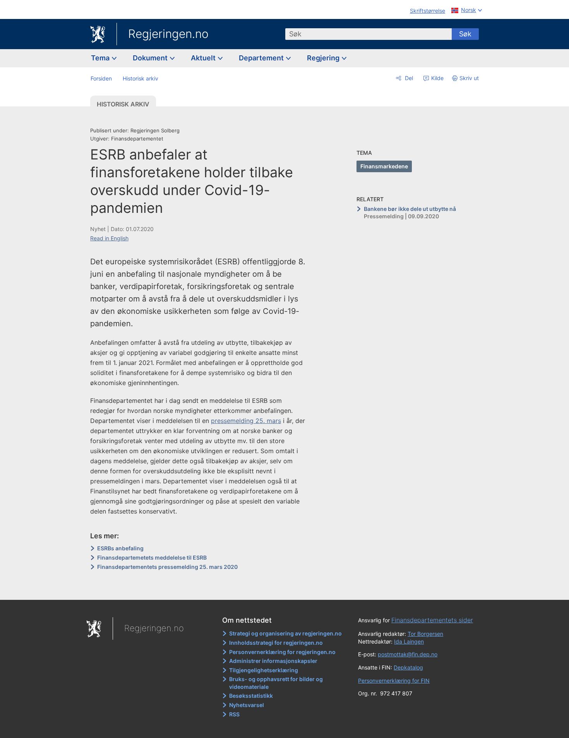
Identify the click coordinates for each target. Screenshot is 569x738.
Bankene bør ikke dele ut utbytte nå (410, 208)
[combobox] (368, 34)
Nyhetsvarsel (246, 705)
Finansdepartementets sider (432, 620)
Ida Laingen (409, 641)
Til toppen (203, 588)
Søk (465, 34)
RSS (234, 714)
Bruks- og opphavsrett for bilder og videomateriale (276, 683)
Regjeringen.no (168, 34)
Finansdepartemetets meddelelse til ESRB (152, 557)
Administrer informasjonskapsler (273, 661)
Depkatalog (408, 667)
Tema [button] (101, 58)
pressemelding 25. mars (246, 421)
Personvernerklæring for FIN (394, 680)
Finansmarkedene (384, 166)
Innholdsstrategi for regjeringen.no (276, 642)
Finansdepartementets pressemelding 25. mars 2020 (167, 566)
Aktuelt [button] (204, 58)
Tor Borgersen (425, 633)
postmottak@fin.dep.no (407, 654)
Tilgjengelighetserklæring (263, 670)
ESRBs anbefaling (120, 548)
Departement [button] (262, 58)
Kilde (437, 78)
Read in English (109, 238)
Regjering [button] (324, 58)
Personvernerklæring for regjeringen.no (282, 652)
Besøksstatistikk (251, 695)
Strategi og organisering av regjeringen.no (285, 633)
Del (408, 78)
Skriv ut (469, 78)
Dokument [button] (151, 58)
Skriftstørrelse (427, 10)
